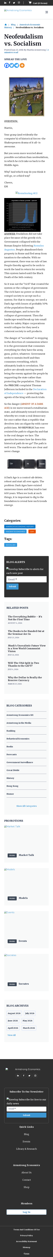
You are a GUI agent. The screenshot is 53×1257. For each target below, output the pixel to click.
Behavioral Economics (18, 738)
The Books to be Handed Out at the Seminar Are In (26, 632)
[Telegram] (16, 65)
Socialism (10, 545)
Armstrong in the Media (19, 723)
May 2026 (27, 1020)
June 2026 (13, 1020)
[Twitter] (11, 65)
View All (12, 1035)
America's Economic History (20, 526)
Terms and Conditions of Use (26, 1230)
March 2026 (29, 1028)
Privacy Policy (26, 1235)
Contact (26, 1179)
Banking (11, 731)
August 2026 (14, 1013)
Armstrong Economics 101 (20, 715)
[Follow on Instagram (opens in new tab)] (19, 3)
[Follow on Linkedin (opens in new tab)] (5, 3)
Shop (26, 1187)
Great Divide (13, 770)
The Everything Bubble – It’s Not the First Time (25, 618)
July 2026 (29, 1013)
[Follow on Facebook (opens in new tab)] (9, 3)
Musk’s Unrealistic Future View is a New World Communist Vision (27, 648)
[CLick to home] (7, 24)
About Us (26, 1172)
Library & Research (26, 1148)
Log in (26, 1212)
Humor (10, 794)
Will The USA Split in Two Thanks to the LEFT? (23, 664)
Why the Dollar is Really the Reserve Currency (25, 679)
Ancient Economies (15, 531)
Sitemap (26, 1247)
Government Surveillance (20, 762)
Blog (13, 24)
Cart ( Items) (40, 3)
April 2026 (13, 1028)
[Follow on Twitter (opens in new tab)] (14, 3)
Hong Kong (12, 786)
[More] (22, 65)
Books (10, 746)
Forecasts (12, 754)
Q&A (32, 531)
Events (26, 1141)
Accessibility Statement (26, 1241)
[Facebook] (6, 65)
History (10, 778)
